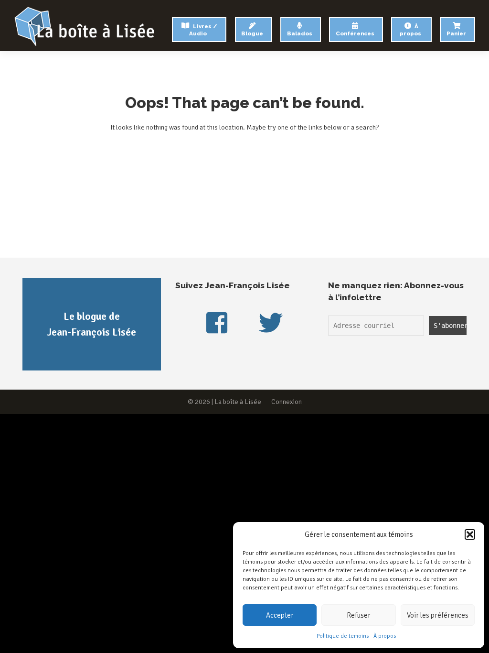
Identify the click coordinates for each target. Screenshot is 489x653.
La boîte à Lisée (237, 401)
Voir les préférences (437, 615)
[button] (470, 534)
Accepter (280, 615)
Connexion (286, 401)
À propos (384, 636)
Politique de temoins (343, 636)
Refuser (359, 615)
